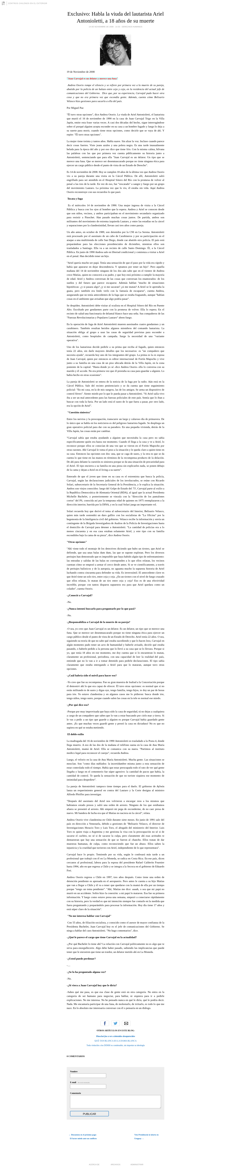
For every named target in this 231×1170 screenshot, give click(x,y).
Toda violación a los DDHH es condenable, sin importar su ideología (115, 1045)
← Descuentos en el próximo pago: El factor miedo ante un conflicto (83, 1137)
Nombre (74, 1071)
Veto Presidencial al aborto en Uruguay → (146, 1137)
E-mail (80, 1082)
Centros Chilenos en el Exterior (27, 3)
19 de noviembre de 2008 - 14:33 (104, 27)
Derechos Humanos (132, 27)
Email (126, 1023)
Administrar (136, 1164)
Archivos (115, 1164)
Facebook (105, 1023)
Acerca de (94, 1164)
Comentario (75, 1093)
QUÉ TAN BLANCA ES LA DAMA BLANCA (116, 1041)
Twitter (115, 1023)
